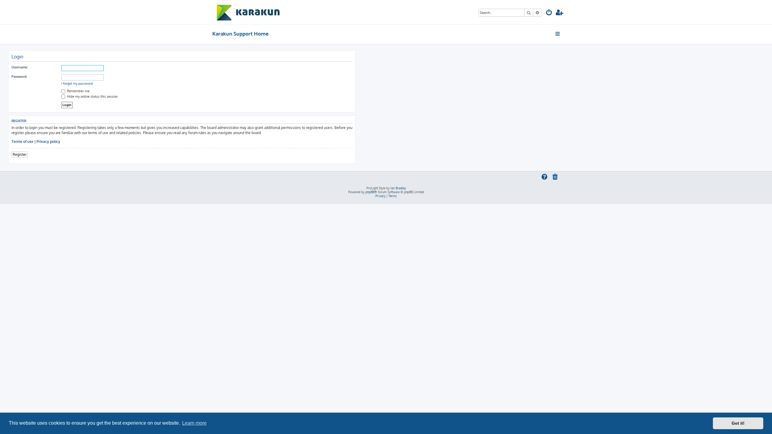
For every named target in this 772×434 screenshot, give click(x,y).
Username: (19, 67)
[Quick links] (558, 33)
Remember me (78, 91)
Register (20, 154)
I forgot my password (77, 83)
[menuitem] (549, 13)
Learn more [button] (194, 423)
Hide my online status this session (92, 96)
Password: (19, 76)
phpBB (369, 192)
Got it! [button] (738, 423)
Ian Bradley (398, 188)
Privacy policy (48, 141)
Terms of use (22, 141)
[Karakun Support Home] (248, 12)
